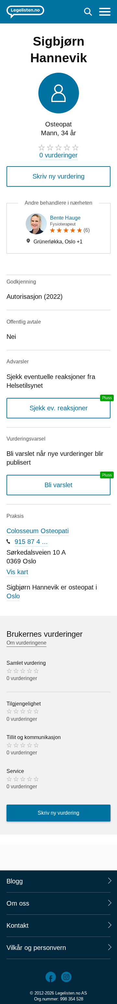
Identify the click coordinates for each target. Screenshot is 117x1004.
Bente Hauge (65, 218)
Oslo (13, 596)
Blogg (14, 881)
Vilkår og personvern (36, 947)
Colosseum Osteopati (37, 530)
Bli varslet (58, 484)
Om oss (17, 903)
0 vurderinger (58, 155)
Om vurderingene (26, 643)
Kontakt (17, 925)
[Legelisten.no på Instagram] (66, 976)
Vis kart (17, 571)
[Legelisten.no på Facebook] (50, 976)
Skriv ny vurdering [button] (58, 176)
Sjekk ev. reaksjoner (59, 408)
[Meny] (104, 13)
